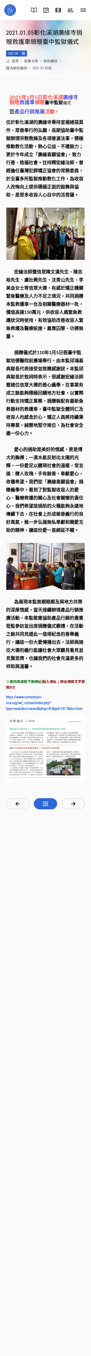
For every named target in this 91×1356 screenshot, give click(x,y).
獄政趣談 (50, 61)
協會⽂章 (31, 61)
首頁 (15, 61)
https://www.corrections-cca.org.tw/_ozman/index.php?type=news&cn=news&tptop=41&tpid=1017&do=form (44, 703)
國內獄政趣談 (16, 68)
